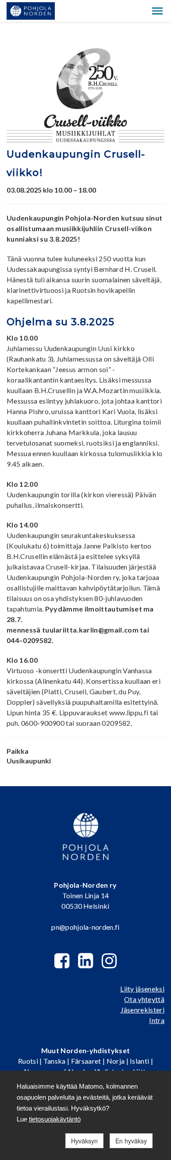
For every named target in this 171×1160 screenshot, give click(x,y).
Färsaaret (86, 1061)
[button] (157, 11)
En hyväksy (131, 1140)
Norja (116, 1061)
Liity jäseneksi (142, 988)
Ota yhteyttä (144, 999)
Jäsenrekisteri (142, 1009)
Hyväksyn (84, 1140)
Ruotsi (28, 1061)
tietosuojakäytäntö (55, 1119)
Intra (156, 1020)
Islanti (139, 1061)
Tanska (54, 1061)
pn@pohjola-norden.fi (85, 927)
